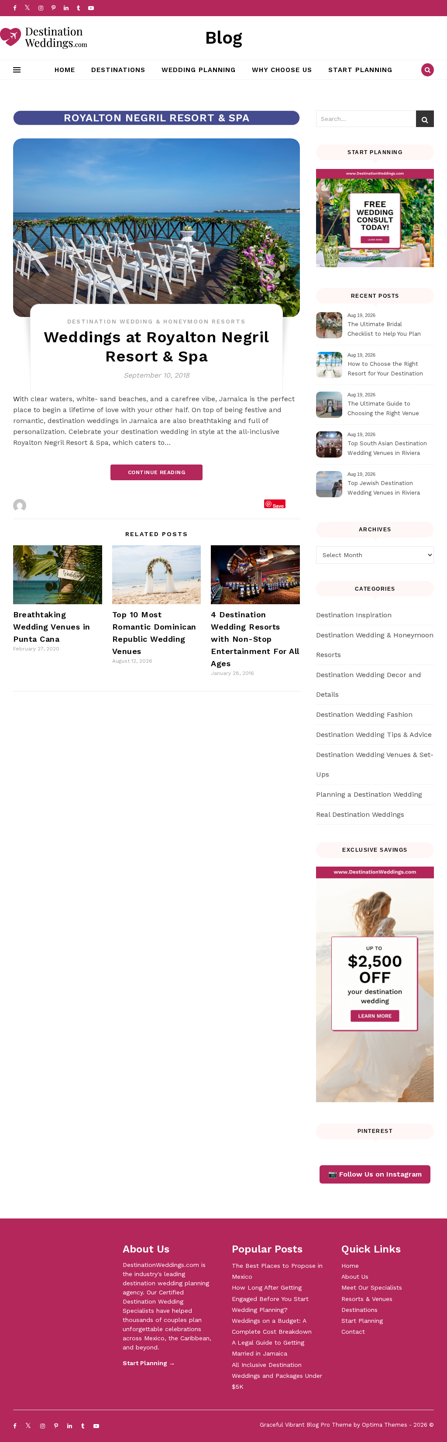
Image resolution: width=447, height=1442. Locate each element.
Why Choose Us (282, 70)
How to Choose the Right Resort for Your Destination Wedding (385, 370)
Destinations (118, 70)
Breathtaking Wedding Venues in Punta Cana (51, 627)
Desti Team (47, 505)
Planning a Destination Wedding (369, 794)
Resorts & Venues (366, 1298)
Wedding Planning (199, 70)
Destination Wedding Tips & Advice (374, 734)
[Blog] (43, 38)
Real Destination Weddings (360, 814)
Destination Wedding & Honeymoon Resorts (156, 321)
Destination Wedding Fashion (364, 714)
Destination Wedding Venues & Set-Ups (374, 764)
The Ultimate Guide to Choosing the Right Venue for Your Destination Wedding (387, 409)
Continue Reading (157, 472)
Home (65, 70)
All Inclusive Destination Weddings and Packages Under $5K (277, 1375)
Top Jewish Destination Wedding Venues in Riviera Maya (383, 489)
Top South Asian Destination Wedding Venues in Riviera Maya (387, 449)
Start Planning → (149, 1362)
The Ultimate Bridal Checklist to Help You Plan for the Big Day (384, 330)
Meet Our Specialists (371, 1287)
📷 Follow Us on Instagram (375, 1174)
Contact (353, 1331)
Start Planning (360, 70)
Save (278, 505)
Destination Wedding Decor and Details (368, 685)
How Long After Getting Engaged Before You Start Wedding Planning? (270, 1298)
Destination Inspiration (354, 615)
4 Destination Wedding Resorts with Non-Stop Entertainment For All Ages (255, 639)
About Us (354, 1276)
